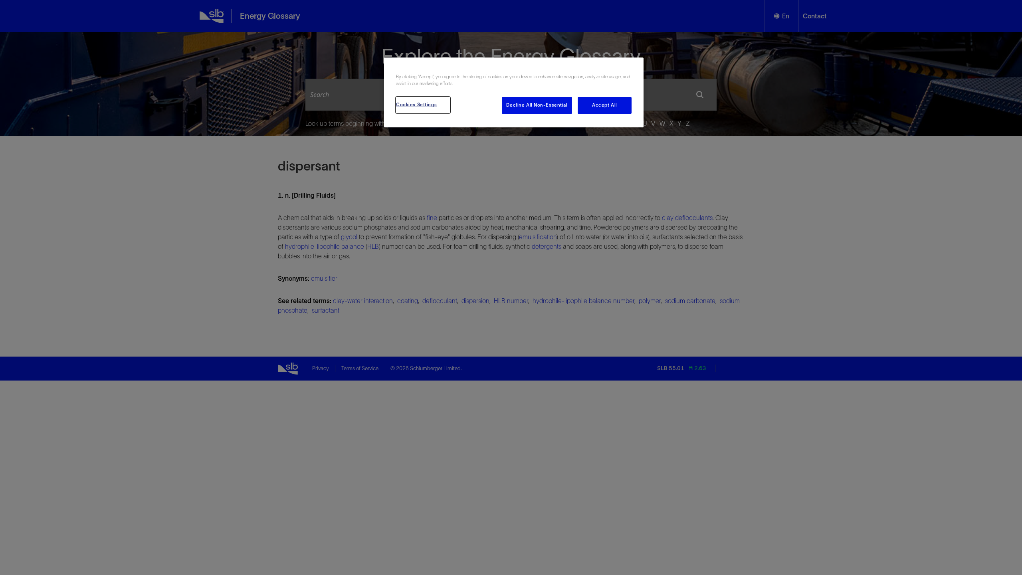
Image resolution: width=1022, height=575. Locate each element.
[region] (514, 92)
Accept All (604, 105)
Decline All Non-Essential (536, 105)
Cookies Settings (416, 104)
